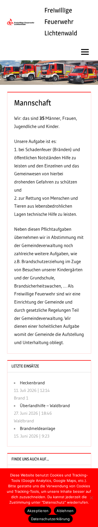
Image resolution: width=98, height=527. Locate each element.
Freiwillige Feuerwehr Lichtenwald (60, 21)
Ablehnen (65, 511)
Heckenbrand (32, 382)
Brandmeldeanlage (37, 428)
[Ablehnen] (91, 497)
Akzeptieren (38, 511)
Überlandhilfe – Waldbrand (45, 405)
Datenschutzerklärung (50, 519)
